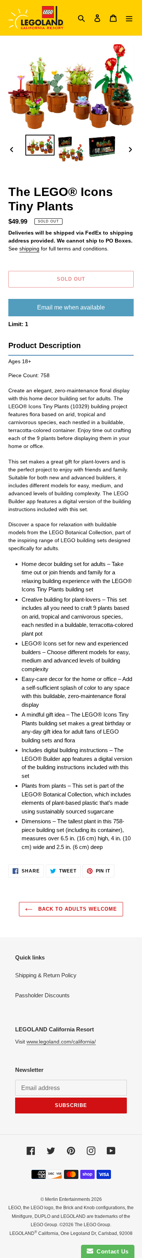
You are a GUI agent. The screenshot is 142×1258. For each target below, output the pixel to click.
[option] (40, 145)
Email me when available (71, 307)
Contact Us (111, 1251)
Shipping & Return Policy (45, 975)
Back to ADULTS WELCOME (76, 909)
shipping (29, 249)
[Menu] (129, 18)
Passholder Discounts (42, 995)
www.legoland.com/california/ (61, 1042)
